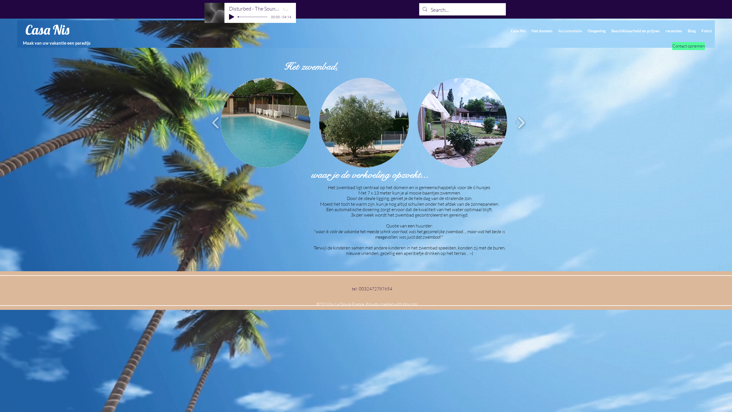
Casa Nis (47, 29)
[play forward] (521, 123)
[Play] (231, 17)
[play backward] (215, 123)
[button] (266, 123)
